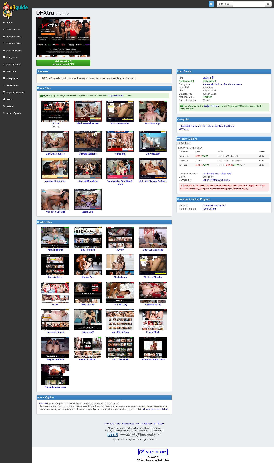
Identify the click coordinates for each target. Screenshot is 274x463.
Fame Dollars (209, 208)
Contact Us (109, 424)
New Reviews (13, 29)
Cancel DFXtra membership (216, 179)
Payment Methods (15, 92)
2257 (138, 424)
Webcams (11, 71)
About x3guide (13, 113)
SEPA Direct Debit (223, 173)
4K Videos (184, 129)
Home (9, 22)
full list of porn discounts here (155, 409)
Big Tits (219, 125)
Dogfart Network (211, 105)
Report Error (159, 424)
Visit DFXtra (156, 452)
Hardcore (218, 84)
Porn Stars (229, 84)
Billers (9, 99)
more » (239, 84)
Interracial (208, 84)
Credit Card (208, 173)
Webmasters (147, 424)
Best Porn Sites (14, 36)
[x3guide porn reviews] (14, 9)
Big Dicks (229, 125)
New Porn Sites (14, 43)
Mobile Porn (12, 85)
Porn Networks (13, 50)
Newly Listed (12, 78)
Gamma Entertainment (214, 205)
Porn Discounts (14, 64)
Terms (118, 424)
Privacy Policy (128, 424)
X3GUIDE (43, 403)
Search (9, 106)
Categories (11, 57)
